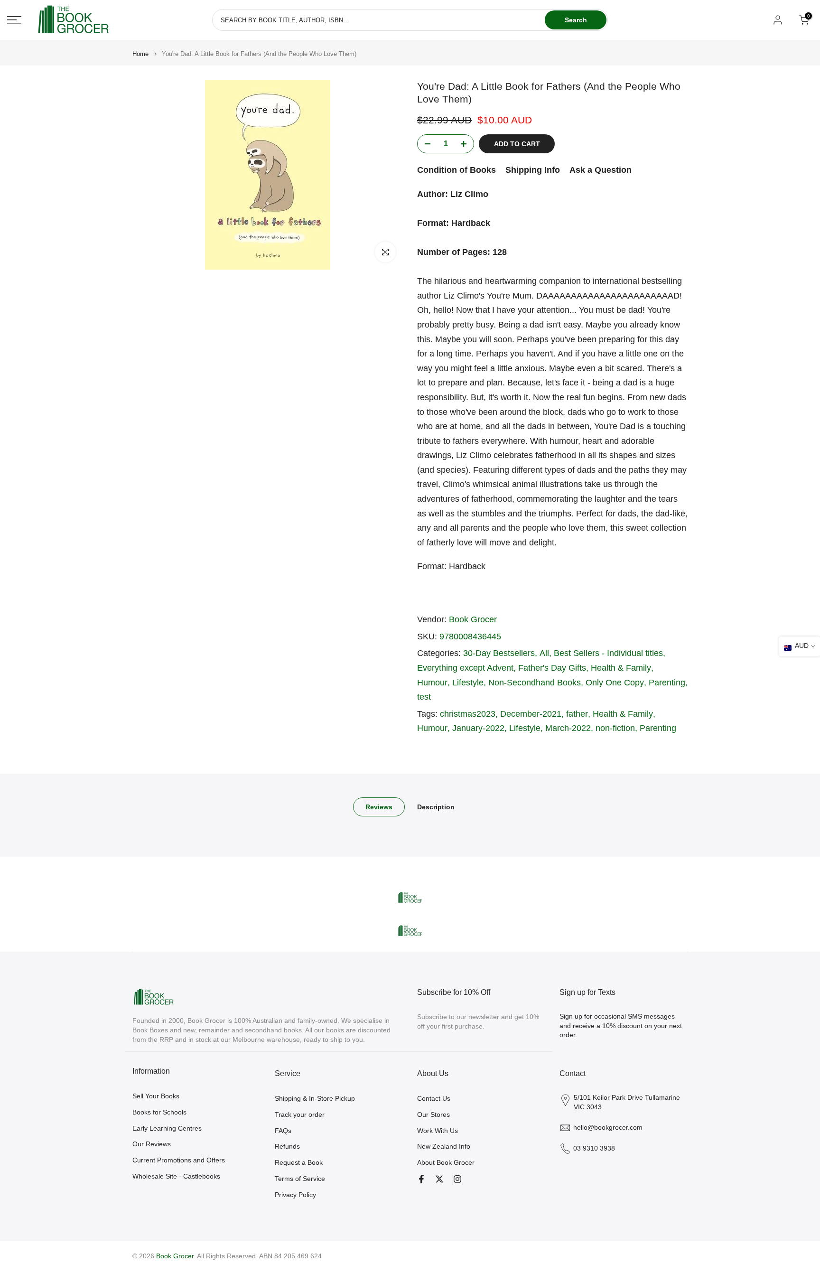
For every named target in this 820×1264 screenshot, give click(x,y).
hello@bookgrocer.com (608, 1127)
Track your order (300, 1114)
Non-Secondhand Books (534, 682)
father (577, 714)
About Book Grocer (446, 1162)
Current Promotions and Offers (178, 1160)
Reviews (378, 807)
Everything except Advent (465, 668)
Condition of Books (456, 170)
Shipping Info (532, 170)
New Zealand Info (443, 1146)
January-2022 (478, 728)
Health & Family (621, 668)
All (544, 653)
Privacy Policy (295, 1194)
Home (140, 54)
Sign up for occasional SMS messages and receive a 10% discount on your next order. (620, 1025)
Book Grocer (473, 619)
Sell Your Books (155, 1096)
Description (436, 807)
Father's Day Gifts (552, 668)
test (424, 697)
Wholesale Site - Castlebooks (176, 1176)
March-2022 (568, 728)
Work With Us (437, 1130)
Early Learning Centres (167, 1128)
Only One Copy (615, 682)
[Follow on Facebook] (421, 1179)
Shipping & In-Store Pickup (315, 1098)
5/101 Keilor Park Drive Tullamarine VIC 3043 (627, 1102)
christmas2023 (467, 714)
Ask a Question (600, 170)
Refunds (287, 1146)
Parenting (667, 682)
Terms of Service (300, 1178)
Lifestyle (468, 682)
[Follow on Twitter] (439, 1179)
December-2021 (530, 714)
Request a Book (299, 1162)
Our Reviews (151, 1144)
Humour (432, 682)
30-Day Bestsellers (499, 653)
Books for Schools (159, 1112)
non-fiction (615, 728)
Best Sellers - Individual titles (608, 653)
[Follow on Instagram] (457, 1179)
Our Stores (433, 1114)
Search (576, 20)
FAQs (283, 1130)
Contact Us (433, 1098)
